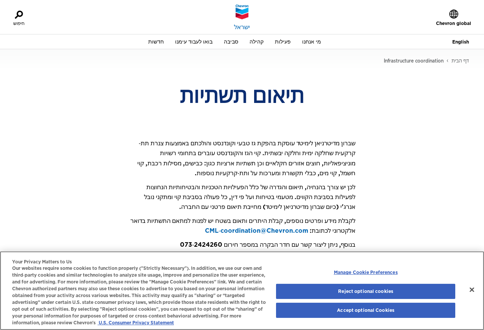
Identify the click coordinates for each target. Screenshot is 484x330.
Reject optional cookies (365, 291)
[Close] (472, 290)
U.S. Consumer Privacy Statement (136, 322)
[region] (242, 290)
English (460, 42)
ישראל (242, 27)
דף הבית (460, 60)
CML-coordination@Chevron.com (256, 230)
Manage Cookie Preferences (366, 272)
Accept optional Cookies (365, 310)
